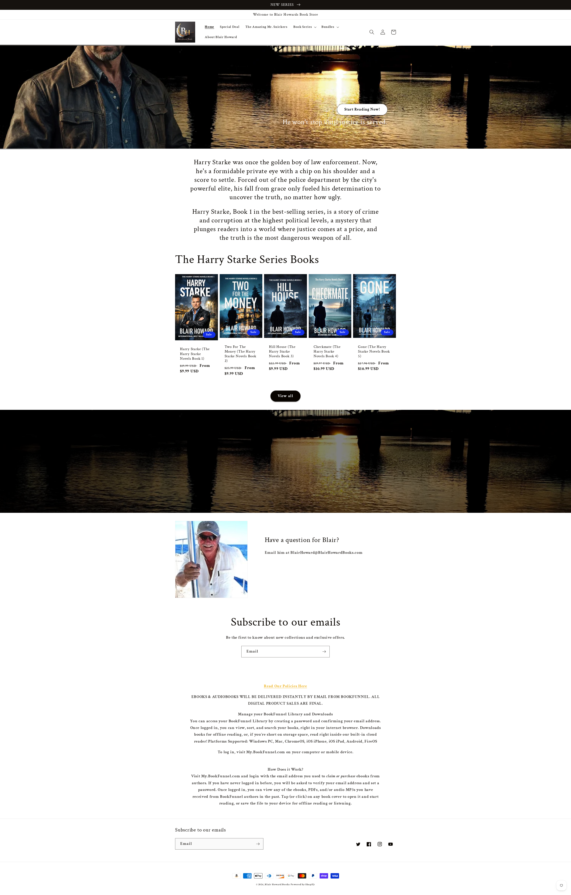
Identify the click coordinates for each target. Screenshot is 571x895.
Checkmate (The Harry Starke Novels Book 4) (327, 352)
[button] (304, 27)
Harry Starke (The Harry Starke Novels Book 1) (195, 354)
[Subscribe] (324, 651)
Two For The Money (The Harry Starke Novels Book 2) (240, 354)
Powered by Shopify (303, 884)
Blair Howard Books (277, 884)
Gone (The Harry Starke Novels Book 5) (374, 352)
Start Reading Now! (362, 109)
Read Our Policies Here (285, 686)
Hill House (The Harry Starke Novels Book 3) (282, 352)
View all (285, 396)
